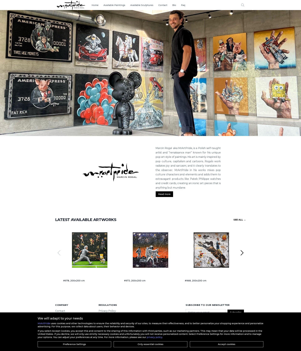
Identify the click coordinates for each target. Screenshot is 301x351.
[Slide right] (242, 253)
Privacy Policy (107, 310)
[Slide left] (59, 253)
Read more (164, 194)
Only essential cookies (150, 344)
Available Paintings (114, 5)
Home (95, 5)
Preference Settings (74, 344)
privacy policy (154, 337)
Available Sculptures (141, 5)
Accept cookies (226, 344)
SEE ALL (239, 219)
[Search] (243, 5)
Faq (183, 5)
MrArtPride (44, 323)
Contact (162, 5)
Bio (174, 5)
